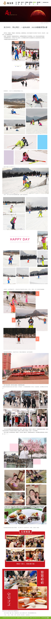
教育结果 (30, 3)
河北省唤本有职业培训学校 (25, 617)
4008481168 (45, 2)
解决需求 (38, 3)
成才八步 (22, 3)
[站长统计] (47, 617)
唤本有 (19, 3)
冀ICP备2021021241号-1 (36, 617)
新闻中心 (34, 3)
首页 (16, 3)
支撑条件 (26, 3)
